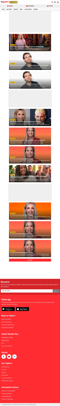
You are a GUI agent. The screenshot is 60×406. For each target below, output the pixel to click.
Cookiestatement (6, 396)
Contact (3, 370)
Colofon (3, 372)
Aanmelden (55, 291)
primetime (16, 9)
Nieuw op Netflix (6, 319)
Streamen (35, 9)
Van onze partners (6, 378)
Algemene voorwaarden (8, 391)
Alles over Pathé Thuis (7, 325)
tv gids (3, 9)
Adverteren (4, 375)
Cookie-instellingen (7, 399)
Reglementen (5, 340)
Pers (2, 343)
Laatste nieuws (28, 9)
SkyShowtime (5, 367)
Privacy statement (6, 394)
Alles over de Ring (6, 346)
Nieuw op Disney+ (6, 322)
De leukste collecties (7, 328)
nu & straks (9, 9)
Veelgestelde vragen (7, 338)
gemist (21, 9)
